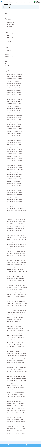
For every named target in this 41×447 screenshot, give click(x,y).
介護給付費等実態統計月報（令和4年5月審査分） (14, 140)
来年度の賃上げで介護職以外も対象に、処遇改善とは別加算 (16, 358)
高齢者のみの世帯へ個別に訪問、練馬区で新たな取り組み (15, 414)
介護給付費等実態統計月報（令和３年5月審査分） (14, 162)
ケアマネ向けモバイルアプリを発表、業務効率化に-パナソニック (17, 303)
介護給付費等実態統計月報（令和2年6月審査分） (14, 181)
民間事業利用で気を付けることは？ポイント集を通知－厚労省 (16, 380)
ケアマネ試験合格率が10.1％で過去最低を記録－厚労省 (15, 328)
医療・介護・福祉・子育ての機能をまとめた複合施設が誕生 (16, 433)
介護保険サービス (9, 29)
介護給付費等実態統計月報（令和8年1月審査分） (14, 72)
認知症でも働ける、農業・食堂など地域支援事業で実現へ (15, 308)
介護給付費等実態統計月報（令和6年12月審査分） (14, 96)
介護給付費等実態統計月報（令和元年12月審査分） (14, 192)
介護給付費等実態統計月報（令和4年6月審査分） (14, 138)
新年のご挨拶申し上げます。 (11, 206)
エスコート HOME (6, 4)
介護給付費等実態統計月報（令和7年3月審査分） (14, 90)
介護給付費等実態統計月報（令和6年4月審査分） (14, 110)
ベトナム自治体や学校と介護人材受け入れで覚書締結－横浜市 (16, 390)
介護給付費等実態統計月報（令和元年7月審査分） (14, 201)
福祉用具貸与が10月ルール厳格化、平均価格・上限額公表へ (16, 405)
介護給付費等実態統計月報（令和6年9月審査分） (14, 101)
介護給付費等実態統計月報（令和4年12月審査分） (14, 128)
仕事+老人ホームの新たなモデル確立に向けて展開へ (15, 385)
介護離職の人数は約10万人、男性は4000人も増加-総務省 (15, 403)
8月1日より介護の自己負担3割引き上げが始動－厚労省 (15, 394)
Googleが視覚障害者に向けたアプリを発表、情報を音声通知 (16, 428)
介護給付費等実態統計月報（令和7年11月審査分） (14, 76)
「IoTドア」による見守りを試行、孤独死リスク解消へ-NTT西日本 (17, 371)
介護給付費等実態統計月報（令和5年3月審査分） (14, 122)
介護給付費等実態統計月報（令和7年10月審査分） (14, 78)
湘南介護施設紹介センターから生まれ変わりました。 (15, 212)
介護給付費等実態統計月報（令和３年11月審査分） (14, 151)
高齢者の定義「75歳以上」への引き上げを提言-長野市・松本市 (16, 367)
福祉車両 (6, 58)
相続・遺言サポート (10, 44)
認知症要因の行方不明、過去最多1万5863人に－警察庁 (15, 419)
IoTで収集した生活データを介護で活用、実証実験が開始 (15, 392)
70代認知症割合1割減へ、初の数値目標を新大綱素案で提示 (16, 251)
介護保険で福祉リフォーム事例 (11, 35)
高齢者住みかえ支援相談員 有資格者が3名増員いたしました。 (16, 208)
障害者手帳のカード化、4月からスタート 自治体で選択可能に (16, 292)
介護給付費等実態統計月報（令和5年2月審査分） (14, 124)
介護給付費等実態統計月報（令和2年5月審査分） (14, 183)
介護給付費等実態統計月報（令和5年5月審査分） (14, 121)
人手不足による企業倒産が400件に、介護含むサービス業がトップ (17, 271)
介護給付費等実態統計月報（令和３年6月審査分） (14, 160)
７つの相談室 (7, 59)
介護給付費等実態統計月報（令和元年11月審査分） (14, 194)
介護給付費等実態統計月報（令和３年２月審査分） (14, 167)
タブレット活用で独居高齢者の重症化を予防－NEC (14, 351)
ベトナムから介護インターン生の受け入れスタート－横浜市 (16, 285)
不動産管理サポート (10, 50)
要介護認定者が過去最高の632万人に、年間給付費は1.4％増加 (16, 383)
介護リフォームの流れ (10, 33)
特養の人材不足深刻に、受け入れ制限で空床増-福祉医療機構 (16, 396)
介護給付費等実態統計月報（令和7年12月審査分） (14, 74)
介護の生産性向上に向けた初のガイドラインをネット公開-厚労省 (17, 287)
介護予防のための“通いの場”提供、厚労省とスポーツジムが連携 (16, 353)
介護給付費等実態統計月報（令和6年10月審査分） (14, 99)
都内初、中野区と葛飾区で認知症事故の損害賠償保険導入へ (16, 299)
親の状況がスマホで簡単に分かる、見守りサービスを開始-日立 (16, 237)
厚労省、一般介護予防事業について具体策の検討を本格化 (15, 246)
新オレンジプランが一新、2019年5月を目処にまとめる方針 (16, 321)
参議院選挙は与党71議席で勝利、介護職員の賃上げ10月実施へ (17, 217)
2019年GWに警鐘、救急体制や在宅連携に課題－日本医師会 (16, 312)
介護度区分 (8, 28)
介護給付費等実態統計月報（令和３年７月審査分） (14, 158)
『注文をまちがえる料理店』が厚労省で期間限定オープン (15, 289)
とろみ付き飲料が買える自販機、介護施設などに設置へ (15, 344)
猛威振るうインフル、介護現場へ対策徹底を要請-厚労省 (15, 307)
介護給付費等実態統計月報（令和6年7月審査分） (14, 104)
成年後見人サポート (10, 43)
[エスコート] (2, 2)
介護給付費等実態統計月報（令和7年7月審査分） (14, 83)
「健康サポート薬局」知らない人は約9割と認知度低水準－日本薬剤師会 (18, 330)
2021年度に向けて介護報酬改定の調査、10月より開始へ (15, 365)
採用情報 (6, 61)
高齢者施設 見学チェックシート (9, 56)
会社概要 (6, 63)
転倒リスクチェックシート (11, 37)
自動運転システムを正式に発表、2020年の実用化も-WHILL (16, 314)
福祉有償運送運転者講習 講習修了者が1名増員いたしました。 (16, 210)
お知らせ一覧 (7, 70)
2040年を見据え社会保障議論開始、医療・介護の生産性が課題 (16, 355)
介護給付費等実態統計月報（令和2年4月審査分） (14, 185)
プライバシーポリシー (8, 68)
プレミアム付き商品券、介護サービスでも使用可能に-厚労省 (16, 235)
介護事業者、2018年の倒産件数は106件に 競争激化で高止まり (16, 310)
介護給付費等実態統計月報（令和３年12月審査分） (14, 149)
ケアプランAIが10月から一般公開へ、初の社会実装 (14, 369)
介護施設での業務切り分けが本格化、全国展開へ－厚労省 (15, 298)
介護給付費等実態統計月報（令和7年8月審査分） (14, 81)
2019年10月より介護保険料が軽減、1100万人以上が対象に (16, 273)
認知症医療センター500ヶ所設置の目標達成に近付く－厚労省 (16, 349)
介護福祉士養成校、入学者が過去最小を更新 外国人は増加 (16, 376)
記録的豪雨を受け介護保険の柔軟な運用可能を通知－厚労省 (16, 408)
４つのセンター (7, 18)
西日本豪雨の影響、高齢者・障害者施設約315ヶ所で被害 (15, 398)
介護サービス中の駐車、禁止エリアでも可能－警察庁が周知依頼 (16, 294)
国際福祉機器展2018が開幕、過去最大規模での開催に (15, 360)
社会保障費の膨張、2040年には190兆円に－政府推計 (15, 430)
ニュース (7, 216)
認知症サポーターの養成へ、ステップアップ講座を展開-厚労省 (16, 305)
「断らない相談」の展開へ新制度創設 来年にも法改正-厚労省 (16, 226)
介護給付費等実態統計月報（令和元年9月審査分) (14, 197)
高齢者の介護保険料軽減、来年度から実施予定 (14, 326)
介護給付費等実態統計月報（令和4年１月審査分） (14, 147)
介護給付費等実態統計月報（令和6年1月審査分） (14, 113)
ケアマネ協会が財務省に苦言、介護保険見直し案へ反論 (15, 258)
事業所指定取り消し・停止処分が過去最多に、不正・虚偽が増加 (16, 282)
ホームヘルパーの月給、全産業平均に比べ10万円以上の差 (15, 389)
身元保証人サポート (10, 41)
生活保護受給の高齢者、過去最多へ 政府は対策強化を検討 (16, 421)
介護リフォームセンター (9, 32)
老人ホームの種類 (9, 26)
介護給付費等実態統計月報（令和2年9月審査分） (14, 176)
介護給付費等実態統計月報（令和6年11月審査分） (14, 97)
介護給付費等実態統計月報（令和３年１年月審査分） (15, 169)
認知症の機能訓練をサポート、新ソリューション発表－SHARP (16, 219)
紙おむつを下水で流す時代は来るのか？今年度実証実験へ (15, 412)
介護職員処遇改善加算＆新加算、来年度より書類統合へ (15, 269)
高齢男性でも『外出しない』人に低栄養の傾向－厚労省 (15, 374)
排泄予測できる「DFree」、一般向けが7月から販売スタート (16, 426)
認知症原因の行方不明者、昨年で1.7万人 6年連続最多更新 (15, 233)
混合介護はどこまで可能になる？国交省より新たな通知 (15, 364)
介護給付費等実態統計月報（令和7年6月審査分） (14, 85)
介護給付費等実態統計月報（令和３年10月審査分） (14, 153)
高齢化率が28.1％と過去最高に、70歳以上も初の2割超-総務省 (16, 373)
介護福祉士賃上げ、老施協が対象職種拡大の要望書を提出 (15, 387)
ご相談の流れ (7, 16)
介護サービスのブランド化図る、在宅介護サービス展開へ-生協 (16, 423)
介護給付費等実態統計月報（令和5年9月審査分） (14, 117)
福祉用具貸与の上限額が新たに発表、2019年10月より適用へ (16, 257)
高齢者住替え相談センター (10, 19)
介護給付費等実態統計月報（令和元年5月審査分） (14, 204)
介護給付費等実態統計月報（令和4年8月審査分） (14, 135)
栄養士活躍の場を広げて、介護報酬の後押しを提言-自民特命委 (16, 242)
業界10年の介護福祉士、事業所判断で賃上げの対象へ (15, 335)
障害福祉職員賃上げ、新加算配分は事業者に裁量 (14, 323)
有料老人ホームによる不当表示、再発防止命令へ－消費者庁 (16, 410)
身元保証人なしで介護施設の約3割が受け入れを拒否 (15, 431)
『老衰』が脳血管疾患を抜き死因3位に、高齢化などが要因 (16, 221)
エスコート (6, 13)
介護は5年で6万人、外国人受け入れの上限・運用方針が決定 (16, 317)
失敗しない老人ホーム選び (11, 24)
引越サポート (9, 48)
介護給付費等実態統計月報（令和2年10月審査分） (14, 174)
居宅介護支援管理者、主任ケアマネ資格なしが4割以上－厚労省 (16, 283)
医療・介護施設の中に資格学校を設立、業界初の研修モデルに (16, 315)
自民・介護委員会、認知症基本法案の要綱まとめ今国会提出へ (16, 249)
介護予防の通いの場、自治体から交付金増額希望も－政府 (15, 280)
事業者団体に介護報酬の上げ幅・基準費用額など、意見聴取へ (16, 378)
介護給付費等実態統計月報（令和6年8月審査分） (14, 103)
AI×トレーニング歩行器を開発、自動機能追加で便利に (15, 346)
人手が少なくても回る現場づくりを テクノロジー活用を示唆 (16, 267)
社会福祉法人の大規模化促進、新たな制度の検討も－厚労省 (16, 264)
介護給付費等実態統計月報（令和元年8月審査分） (14, 199)
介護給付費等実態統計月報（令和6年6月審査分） (14, 106)
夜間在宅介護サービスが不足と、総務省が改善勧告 (14, 417)
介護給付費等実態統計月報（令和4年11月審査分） (14, 129)
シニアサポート (8, 40)
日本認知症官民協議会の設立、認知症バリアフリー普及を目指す (16, 262)
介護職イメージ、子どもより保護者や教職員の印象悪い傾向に (16, 239)
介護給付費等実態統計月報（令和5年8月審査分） (14, 119)
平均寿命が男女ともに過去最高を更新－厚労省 (14, 401)
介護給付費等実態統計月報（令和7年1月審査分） (14, 94)
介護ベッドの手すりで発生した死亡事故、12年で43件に (15, 340)
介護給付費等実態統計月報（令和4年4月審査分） (14, 142)
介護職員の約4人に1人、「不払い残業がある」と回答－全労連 (16, 260)
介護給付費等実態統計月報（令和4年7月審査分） (14, 137)
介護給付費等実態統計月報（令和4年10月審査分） (14, 131)
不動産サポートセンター (9, 47)
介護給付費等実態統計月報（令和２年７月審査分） (14, 179)
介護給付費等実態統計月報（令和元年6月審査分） (14, 203)
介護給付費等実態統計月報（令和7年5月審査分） (14, 87)
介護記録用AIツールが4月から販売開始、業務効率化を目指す (16, 301)
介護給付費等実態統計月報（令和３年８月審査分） (14, 156)
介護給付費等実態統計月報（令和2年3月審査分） (14, 187)
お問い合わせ (7, 65)
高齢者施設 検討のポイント (11, 22)
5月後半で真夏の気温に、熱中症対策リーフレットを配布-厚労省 (16, 248)
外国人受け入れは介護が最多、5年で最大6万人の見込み (15, 342)
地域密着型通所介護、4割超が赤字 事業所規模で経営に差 (15, 230)
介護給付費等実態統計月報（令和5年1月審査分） (14, 126)
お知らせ (7, 71)
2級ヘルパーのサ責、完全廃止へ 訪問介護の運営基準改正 (15, 276)
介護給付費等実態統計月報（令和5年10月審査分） (14, 115)
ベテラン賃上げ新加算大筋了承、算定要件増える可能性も (15, 337)
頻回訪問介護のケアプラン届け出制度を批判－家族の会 (15, 348)
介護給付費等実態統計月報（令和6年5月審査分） (14, 108)
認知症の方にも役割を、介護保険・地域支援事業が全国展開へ (16, 255)
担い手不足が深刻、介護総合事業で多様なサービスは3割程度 (16, 253)
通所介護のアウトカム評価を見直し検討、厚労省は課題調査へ (16, 296)
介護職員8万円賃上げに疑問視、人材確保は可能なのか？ (15, 319)
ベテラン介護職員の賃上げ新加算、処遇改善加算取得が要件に (16, 339)
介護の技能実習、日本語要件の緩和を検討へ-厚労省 (15, 333)
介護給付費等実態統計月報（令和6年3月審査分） (14, 112)
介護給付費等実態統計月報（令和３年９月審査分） (14, 154)
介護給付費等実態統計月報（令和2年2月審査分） (14, 188)
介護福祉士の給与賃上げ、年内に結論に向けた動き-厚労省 (16, 415)
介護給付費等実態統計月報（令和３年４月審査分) (14, 163)
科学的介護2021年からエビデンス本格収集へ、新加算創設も (16, 224)
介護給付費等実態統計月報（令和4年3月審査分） (14, 144)
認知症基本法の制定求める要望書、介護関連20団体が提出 (15, 362)
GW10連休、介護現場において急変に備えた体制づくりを (15, 332)
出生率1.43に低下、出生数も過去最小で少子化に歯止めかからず (16, 424)
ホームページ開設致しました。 (11, 213)
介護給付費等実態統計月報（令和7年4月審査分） (14, 88)
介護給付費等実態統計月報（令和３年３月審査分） (14, 165)
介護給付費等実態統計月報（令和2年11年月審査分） (15, 172)
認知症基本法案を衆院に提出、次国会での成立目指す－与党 (16, 232)
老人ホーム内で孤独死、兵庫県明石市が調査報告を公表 (15, 223)
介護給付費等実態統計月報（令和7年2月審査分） (14, 92)
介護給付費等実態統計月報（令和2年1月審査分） (14, 190)
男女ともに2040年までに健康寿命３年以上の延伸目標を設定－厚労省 (17, 274)
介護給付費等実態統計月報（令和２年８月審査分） (14, 178)
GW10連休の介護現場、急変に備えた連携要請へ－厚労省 (15, 278)
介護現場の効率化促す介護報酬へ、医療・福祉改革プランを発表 (16, 244)
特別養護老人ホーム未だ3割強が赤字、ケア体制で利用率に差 (16, 290)
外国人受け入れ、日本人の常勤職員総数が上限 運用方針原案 (16, 324)
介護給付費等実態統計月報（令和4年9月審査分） (14, 133)
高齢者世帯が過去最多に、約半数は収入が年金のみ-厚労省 (16, 228)
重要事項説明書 (7, 54)
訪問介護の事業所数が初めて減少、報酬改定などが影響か (15, 399)
